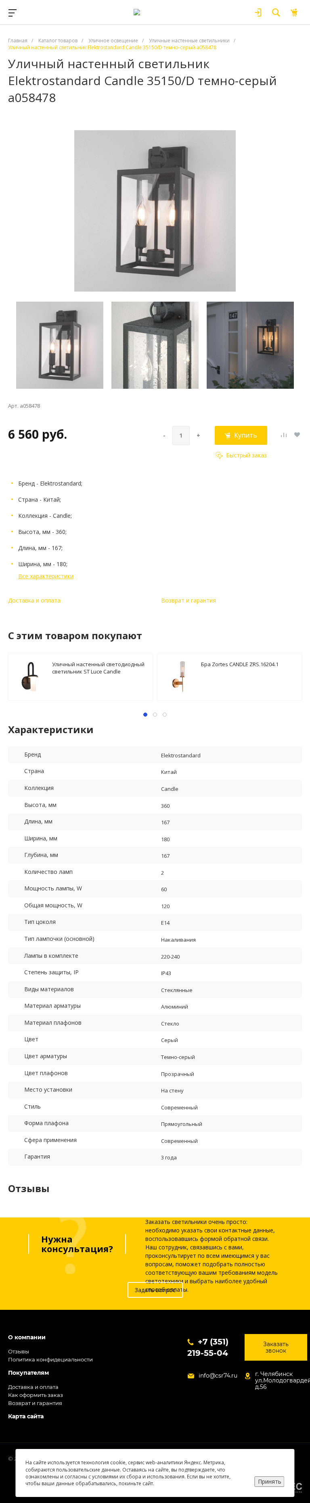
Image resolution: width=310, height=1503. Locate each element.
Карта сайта (26, 1416)
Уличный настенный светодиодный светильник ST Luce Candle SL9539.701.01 (98, 668)
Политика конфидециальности (50, 1359)
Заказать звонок (276, 1347)
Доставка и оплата (34, 600)
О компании (27, 1337)
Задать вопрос (155, 1290)
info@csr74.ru (218, 1375)
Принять (269, 1481)
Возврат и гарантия (188, 600)
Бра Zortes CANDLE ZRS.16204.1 (240, 664)
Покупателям (28, 1373)
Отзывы (18, 1351)
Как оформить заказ (35, 1395)
